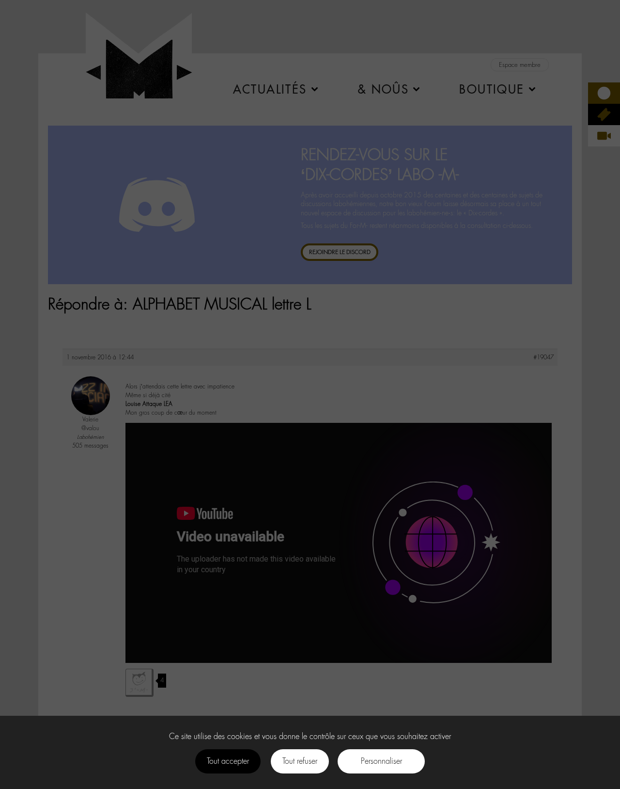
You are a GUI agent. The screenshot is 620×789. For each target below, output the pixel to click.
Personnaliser (381, 761)
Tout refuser (299, 761)
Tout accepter (228, 761)
